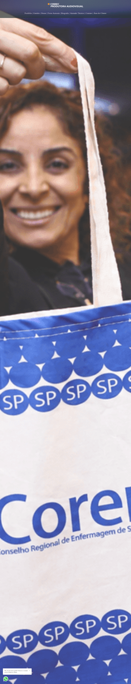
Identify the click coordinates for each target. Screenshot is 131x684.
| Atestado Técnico (76, 13)
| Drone (43, 13)
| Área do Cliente (99, 13)
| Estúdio (36, 13)
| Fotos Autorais (53, 13)
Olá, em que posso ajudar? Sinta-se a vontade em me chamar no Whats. (16, 671)
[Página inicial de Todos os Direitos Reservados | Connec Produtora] (65, 5)
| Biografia (64, 13)
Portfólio (28, 13)
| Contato (88, 13)
